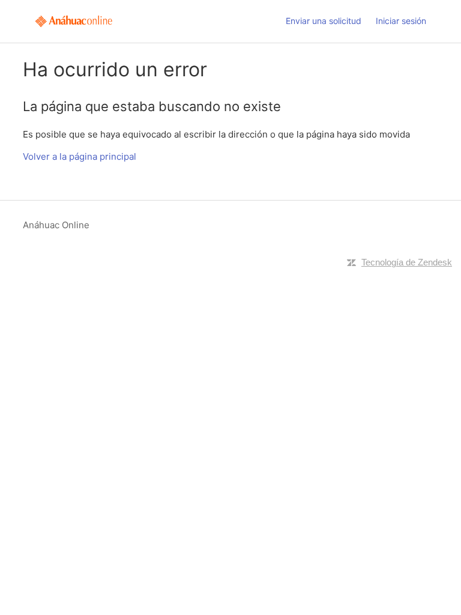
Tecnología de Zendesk (406, 262)
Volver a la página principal (79, 156)
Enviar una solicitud (323, 21)
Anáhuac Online (56, 225)
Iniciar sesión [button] (401, 21)
